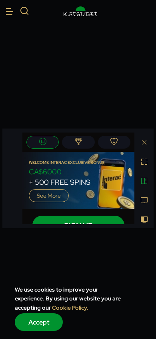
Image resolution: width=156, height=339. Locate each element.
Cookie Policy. (70, 307)
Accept (39, 322)
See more (49, 195)
